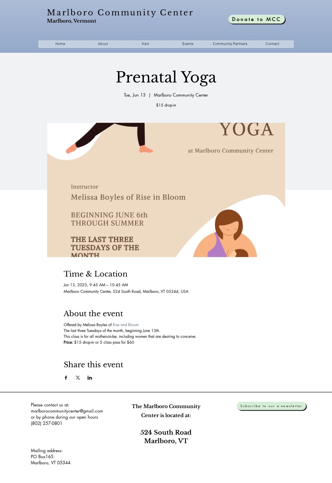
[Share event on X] (78, 378)
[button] (102, 44)
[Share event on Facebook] (66, 378)
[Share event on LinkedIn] (89, 378)
